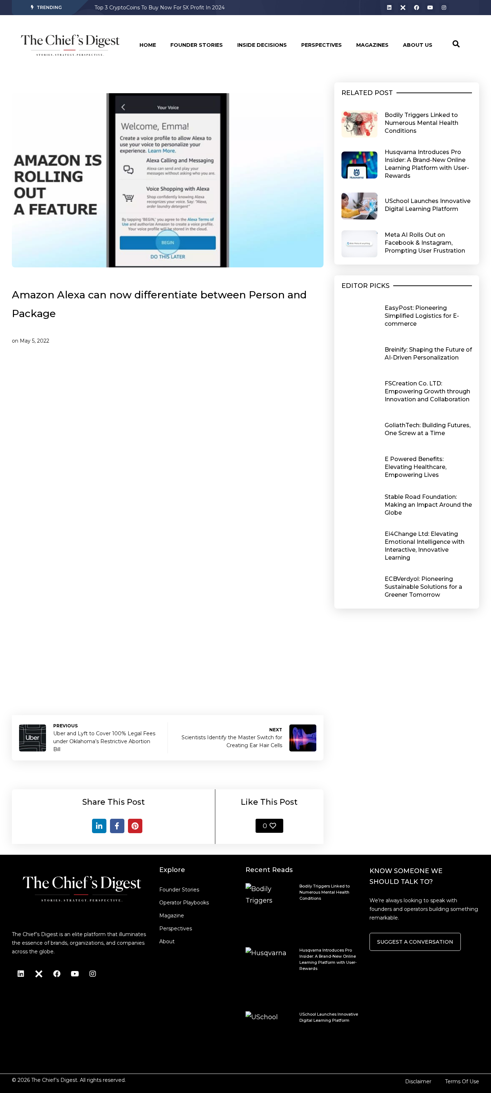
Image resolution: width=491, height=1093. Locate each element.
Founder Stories (179, 889)
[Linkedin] (389, 8)
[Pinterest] (135, 826)
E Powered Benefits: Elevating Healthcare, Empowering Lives (415, 467)
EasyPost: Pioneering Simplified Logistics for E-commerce (422, 315)
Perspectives (175, 928)
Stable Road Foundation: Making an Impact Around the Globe (428, 504)
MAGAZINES (372, 45)
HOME (147, 45)
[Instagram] (444, 8)
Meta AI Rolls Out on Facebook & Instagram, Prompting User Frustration (425, 242)
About (167, 941)
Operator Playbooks (184, 902)
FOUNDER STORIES (196, 45)
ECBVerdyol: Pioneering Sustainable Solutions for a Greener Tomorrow (423, 586)
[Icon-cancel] (403, 8)
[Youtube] (430, 8)
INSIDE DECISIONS (262, 45)
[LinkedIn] (99, 826)
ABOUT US (417, 45)
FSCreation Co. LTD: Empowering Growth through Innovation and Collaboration (427, 391)
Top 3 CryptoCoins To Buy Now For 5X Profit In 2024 (160, 7)
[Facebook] (417, 8)
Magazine (171, 915)
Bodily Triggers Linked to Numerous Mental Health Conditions (421, 123)
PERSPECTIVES (321, 45)
